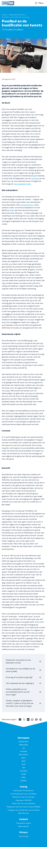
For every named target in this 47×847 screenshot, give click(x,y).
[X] (24, 719)
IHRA (12, 210)
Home (4, 15)
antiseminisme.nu (27, 205)
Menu (41, 3)
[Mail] (36, 719)
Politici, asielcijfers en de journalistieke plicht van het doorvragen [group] (18, 692)
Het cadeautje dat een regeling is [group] (20, 683)
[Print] (40, 719)
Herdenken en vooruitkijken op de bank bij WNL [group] (20, 670)
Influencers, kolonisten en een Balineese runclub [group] (18, 661)
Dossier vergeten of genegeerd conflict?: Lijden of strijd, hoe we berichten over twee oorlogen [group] (19, 703)
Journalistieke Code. (22, 184)
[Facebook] (20, 719)
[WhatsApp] (32, 719)
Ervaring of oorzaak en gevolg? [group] (19, 677)
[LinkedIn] (28, 719)
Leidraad (35, 178)
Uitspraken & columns (17, 15)
